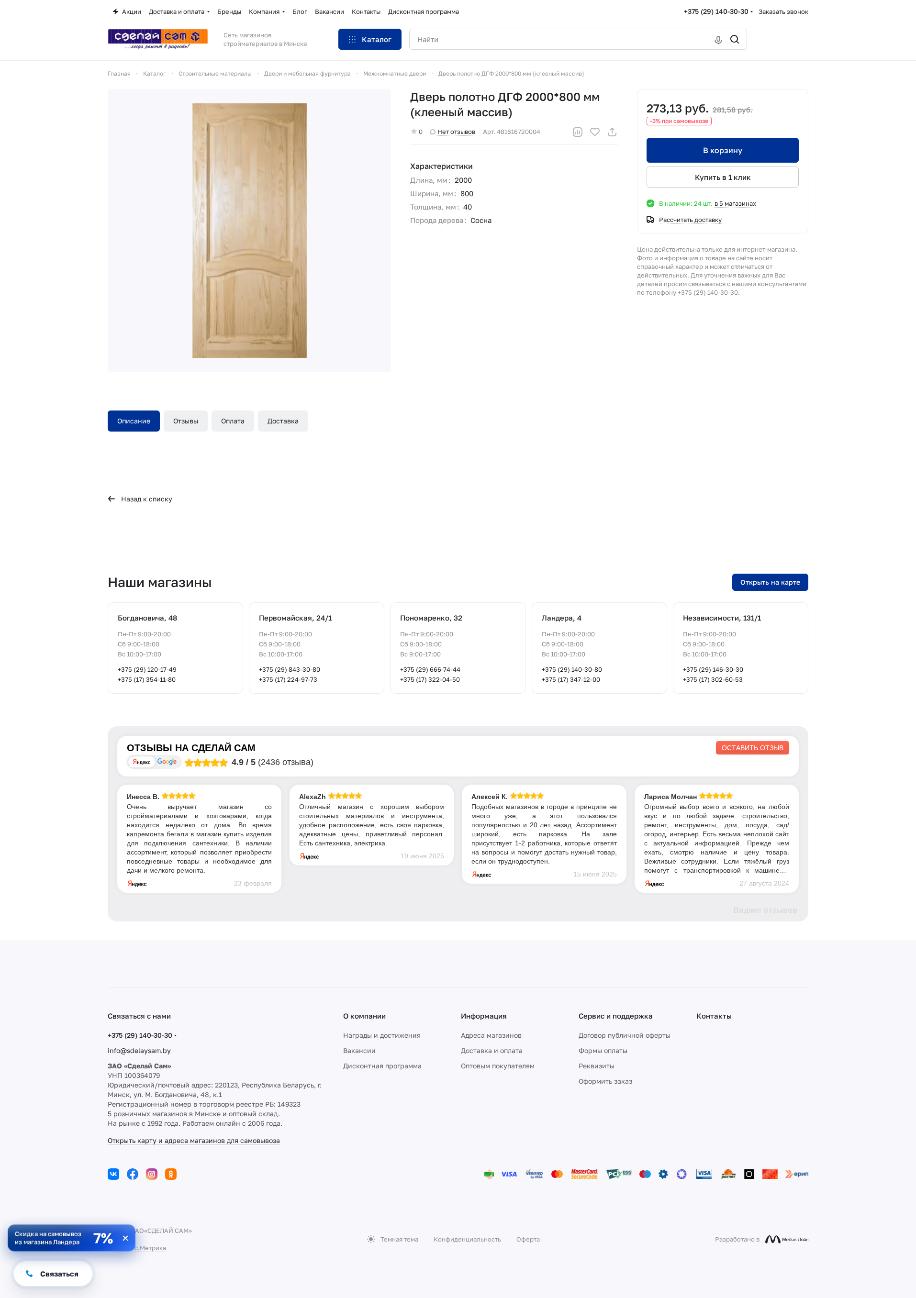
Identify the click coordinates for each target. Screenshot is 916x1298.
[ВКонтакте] (113, 1174)
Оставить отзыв (752, 748)
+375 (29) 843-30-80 (289, 669)
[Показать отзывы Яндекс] (142, 762)
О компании (364, 1015)
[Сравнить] (577, 132)
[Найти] (734, 39)
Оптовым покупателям (498, 1066)
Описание (133, 421)
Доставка (283, 421)
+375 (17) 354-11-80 (147, 679)
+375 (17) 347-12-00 (571, 679)
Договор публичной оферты (624, 1035)
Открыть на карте (770, 582)
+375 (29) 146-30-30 (713, 669)
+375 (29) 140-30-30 (716, 11)
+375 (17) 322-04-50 (430, 679)
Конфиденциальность (467, 1239)
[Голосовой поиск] (718, 39)
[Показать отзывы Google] (167, 762)
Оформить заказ (605, 1081)
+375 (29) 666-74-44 (430, 669)
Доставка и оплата (492, 1050)
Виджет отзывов (765, 910)
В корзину (722, 150)
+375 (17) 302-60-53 (713, 679)
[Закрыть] (125, 1238)
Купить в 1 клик (723, 177)
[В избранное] (595, 132)
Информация (484, 1015)
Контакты (714, 1015)
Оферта (528, 1239)
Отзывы (185, 421)
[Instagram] (151, 1174)
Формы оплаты (603, 1050)
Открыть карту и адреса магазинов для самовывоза (194, 1140)
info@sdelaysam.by (139, 1050)
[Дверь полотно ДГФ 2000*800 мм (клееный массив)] (249, 230)
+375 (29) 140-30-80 (572, 669)
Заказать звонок (783, 11)
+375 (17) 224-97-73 (288, 679)
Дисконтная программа (382, 1066)
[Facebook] (132, 1174)
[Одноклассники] (171, 1174)
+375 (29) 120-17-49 (147, 669)
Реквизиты (596, 1066)
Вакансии (359, 1050)
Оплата (233, 421)
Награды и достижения (382, 1035)
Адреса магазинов (491, 1035)
